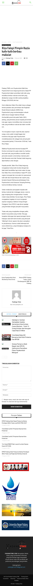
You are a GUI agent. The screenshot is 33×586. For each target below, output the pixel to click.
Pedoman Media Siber (23, 578)
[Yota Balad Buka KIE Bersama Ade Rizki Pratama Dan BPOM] (6, 337)
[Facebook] (4, 63)
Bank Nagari (5, 348)
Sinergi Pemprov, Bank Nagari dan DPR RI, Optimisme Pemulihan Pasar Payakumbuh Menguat (19, 348)
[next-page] (6, 357)
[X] (8, 63)
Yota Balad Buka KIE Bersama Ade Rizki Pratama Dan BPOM (21, 337)
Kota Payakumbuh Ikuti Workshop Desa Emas (9, 278)
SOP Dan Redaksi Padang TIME (11, 576)
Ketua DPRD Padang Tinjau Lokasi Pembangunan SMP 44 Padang (24, 280)
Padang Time (9, 58)
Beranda (4, 42)
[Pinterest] (12, 63)
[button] (3, 2)
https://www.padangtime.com (16, 304)
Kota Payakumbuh (17, 42)
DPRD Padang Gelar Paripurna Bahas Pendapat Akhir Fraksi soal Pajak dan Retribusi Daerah (15, 453)
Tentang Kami (24, 576)
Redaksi (16, 580)
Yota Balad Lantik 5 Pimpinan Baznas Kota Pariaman (14, 429)
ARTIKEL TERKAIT (12, 314)
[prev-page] (3, 357)
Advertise (12, 578)
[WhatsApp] (16, 63)
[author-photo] (16, 299)
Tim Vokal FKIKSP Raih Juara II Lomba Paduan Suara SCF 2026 (15, 445)
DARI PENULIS (22, 314)
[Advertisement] (16, 22)
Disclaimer (6, 578)
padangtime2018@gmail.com (16, 567)
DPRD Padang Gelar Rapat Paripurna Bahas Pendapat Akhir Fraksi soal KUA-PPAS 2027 (14, 422)
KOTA (9, 42)
